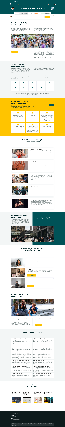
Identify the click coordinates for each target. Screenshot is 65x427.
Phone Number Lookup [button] (32, 275)
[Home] (15, 1)
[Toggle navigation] (53, 1)
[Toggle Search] (51, 1)
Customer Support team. (44, 424)
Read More (14, 402)
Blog (12, 416)
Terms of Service (13, 419)
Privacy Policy (18, 419)
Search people (15, 51)
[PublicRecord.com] (15, 413)
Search (52, 105)
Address (26, 13)
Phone (22, 13)
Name (17, 13)
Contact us (14, 416)
